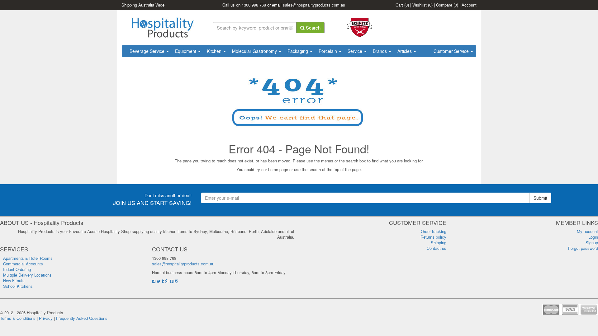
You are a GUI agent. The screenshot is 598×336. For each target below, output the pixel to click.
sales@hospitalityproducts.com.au (314, 5)
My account (587, 231)
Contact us (436, 248)
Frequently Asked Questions (81, 318)
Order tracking (433, 231)
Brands (380, 51)
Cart (402, 5)
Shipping (438, 242)
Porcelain (328, 51)
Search (312, 27)
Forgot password (583, 248)
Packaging (298, 51)
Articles (405, 51)
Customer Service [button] (452, 51)
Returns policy (433, 237)
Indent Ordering (17, 269)
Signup (592, 242)
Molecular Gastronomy (255, 51)
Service (355, 51)
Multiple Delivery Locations (27, 275)
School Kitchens (18, 286)
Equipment (186, 51)
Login (593, 237)
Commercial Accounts (23, 264)
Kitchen (215, 51)
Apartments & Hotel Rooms (28, 258)
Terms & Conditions (18, 318)
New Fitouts (14, 280)
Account (469, 5)
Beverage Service (148, 51)
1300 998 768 (254, 5)
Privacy (46, 318)
